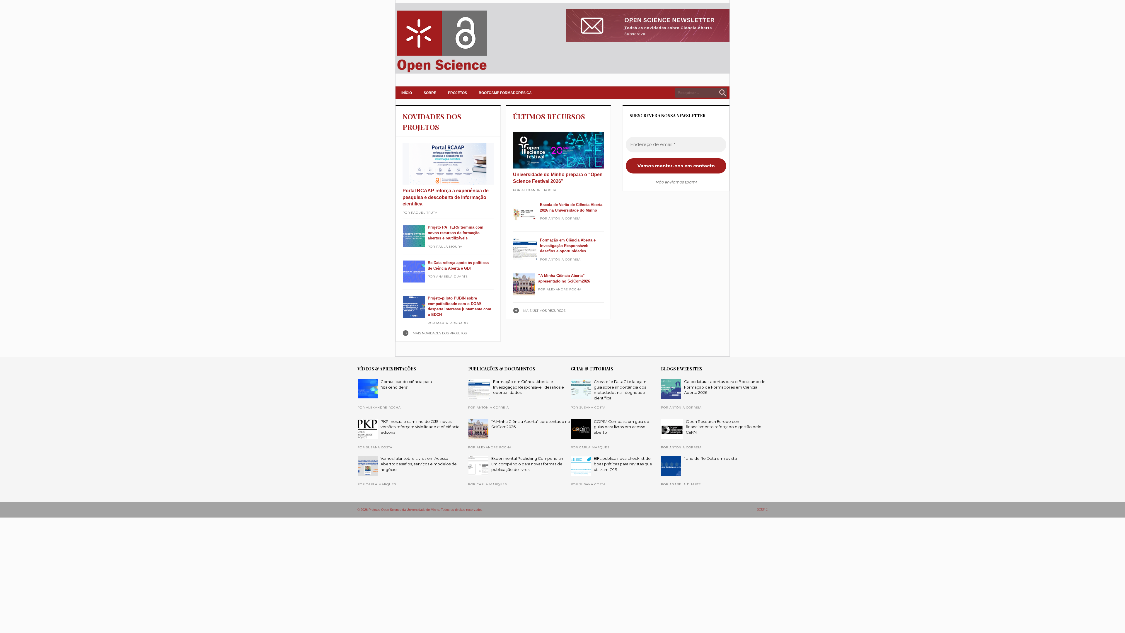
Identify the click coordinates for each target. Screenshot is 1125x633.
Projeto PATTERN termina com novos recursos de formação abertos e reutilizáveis (455, 232)
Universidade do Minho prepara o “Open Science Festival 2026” (558, 177)
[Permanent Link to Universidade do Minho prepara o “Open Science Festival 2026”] (558, 150)
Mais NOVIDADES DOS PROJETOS (440, 333)
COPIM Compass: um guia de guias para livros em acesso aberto (621, 427)
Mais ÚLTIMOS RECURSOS (544, 311)
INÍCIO (406, 93)
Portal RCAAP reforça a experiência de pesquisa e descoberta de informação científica (446, 197)
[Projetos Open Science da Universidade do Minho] (442, 72)
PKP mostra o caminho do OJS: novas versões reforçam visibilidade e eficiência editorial (420, 427)
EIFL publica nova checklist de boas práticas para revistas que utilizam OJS (623, 464)
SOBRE (430, 93)
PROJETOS (457, 93)
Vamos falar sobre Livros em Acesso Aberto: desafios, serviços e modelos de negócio (419, 464)
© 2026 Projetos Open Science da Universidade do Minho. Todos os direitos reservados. (420, 509)
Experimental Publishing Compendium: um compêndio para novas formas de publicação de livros (528, 464)
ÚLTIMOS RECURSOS (549, 116)
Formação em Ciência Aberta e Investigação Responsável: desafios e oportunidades (568, 245)
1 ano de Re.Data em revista (710, 458)
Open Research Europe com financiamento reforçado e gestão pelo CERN (723, 427)
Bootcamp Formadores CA (505, 93)
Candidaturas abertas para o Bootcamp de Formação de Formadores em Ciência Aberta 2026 (725, 387)
